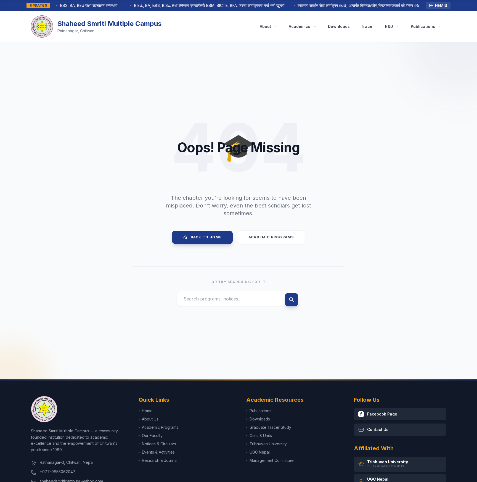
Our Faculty (152, 435)
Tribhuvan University (268, 443)
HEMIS (441, 5)
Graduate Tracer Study (270, 427)
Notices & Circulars (159, 443)
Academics (299, 26)
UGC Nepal (260, 452)
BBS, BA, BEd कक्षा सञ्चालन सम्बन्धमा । (84, 5)
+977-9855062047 (57, 471)
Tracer (367, 26)
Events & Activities (158, 452)
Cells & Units (261, 435)
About (265, 26)
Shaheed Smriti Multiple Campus (109, 24)
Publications (260, 410)
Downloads (339, 26)
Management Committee (272, 460)
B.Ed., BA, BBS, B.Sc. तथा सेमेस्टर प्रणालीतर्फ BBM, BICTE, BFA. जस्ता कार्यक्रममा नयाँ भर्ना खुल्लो (203, 5)
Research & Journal (159, 460)
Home (147, 410)
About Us (150, 419)
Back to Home (206, 237)
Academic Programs (271, 237)
